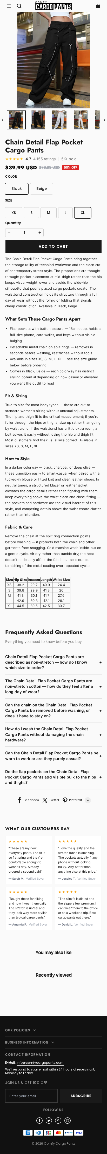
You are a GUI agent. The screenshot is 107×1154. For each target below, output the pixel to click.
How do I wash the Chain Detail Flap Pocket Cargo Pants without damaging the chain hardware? (53, 734)
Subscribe (81, 1095)
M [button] (48, 212)
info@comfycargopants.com (40, 1062)
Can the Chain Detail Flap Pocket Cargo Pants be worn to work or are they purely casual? (53, 755)
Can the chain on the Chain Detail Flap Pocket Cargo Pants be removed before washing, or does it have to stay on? (53, 711)
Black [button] (16, 188)
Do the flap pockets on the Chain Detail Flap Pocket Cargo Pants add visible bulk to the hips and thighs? (53, 777)
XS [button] (13, 212)
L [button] (65, 212)
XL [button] (83, 212)
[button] (8, 6)
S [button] (31, 212)
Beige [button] (41, 188)
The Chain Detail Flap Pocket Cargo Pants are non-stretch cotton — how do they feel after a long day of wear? (53, 686)
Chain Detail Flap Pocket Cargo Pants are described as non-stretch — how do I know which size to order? (53, 662)
